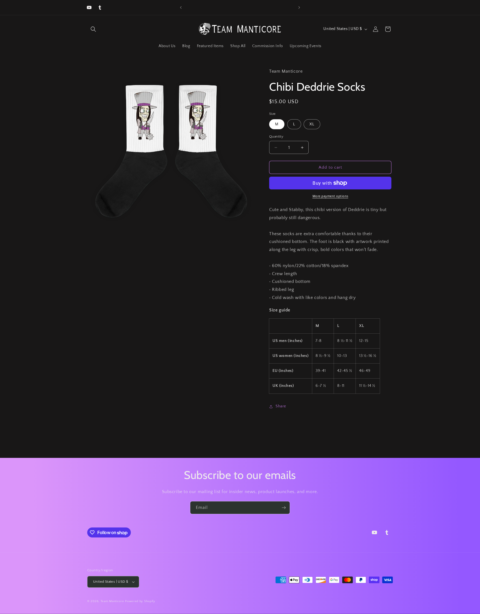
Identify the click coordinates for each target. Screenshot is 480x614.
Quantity (276, 136)
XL (311, 124)
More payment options (330, 196)
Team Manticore (112, 601)
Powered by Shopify (140, 601)
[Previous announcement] (181, 7)
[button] (93, 29)
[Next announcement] (299, 7)
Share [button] (281, 406)
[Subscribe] (284, 507)
